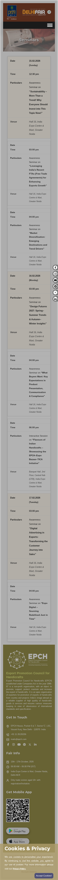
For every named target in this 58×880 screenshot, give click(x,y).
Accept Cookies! (44, 875)
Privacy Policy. (19, 869)
